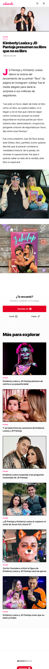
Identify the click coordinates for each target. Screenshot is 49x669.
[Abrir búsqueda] (37, 3)
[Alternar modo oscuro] (43, 3)
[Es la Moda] (8, 3)
